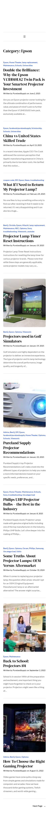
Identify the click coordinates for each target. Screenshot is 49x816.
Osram (25, 548)
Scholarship (37, 128)
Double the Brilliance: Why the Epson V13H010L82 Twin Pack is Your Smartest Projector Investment (24, 79)
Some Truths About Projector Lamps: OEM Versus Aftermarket (22, 561)
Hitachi (25, 225)
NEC (17, 228)
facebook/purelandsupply (20, 128)
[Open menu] (24, 36)
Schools (18, 65)
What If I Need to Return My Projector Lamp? (23, 187)
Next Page (39, 806)
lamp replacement (29, 62)
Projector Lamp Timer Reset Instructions (22, 238)
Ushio (18, 551)
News (27, 180)
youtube (30, 231)
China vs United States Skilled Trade (22, 138)
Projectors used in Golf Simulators (22, 338)
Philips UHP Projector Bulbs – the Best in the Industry (21, 504)
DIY (16, 180)
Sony (29, 228)
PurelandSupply (19, 93)
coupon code (8, 180)
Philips (32, 548)
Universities (28, 65)
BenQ (5, 225)
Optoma (23, 228)
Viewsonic (22, 231)
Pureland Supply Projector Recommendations (19, 448)
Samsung (39, 548)
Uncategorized (29, 495)
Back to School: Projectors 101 (16, 663)
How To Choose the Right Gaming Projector (24, 764)
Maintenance (8, 65)
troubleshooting (37, 180)
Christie (12, 225)
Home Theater (15, 62)
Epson (5, 62)
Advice (6, 432)
